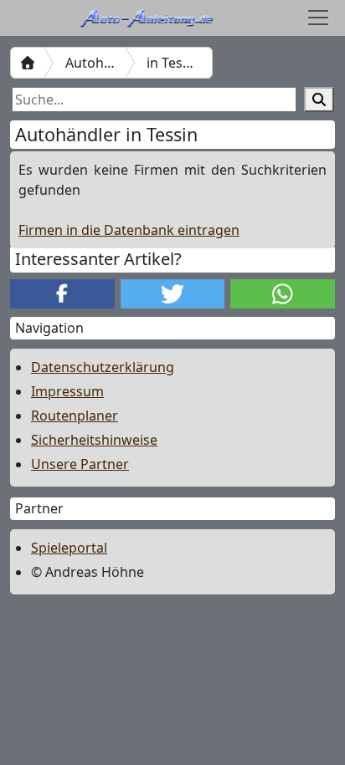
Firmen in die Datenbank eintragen (128, 230)
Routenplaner (74, 415)
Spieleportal (69, 547)
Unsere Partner (80, 464)
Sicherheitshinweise (94, 440)
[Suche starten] (319, 99)
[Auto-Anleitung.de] (27, 63)
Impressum (67, 391)
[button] (62, 294)
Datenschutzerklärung (102, 367)
